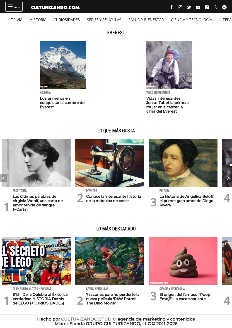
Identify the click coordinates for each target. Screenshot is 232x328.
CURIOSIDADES (67, 19)
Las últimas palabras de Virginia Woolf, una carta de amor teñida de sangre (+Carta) (38, 203)
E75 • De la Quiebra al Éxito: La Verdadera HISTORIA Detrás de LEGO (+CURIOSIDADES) (40, 298)
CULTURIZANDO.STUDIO (88, 319)
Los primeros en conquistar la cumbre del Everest (62, 102)
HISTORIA (38, 19)
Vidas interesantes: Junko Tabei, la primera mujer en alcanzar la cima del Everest (167, 105)
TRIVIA (16, 19)
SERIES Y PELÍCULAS (104, 19)
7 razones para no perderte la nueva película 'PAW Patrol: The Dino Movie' (113, 298)
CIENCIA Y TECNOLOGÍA (191, 19)
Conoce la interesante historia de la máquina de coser (113, 198)
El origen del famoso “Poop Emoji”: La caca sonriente (185, 296)
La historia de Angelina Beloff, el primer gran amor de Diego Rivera (187, 200)
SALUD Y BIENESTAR (146, 19)
